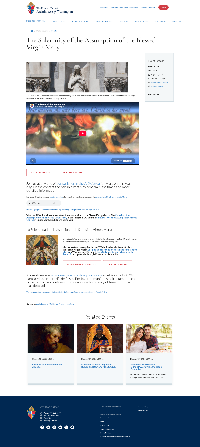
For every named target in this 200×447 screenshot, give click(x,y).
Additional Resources (110, 414)
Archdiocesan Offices (110, 407)
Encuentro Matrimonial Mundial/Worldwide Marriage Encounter (146, 367)
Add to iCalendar (157, 86)
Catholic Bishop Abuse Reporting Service (115, 437)
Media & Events (141, 21)
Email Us (47, 418)
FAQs (102, 421)
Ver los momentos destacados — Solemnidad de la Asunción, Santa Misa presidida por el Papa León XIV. (66, 292)
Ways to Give (160, 21)
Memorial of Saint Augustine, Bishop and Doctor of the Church (98, 365)
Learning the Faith (80, 21)
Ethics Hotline (105, 433)
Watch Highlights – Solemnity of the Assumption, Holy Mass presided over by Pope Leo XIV (62, 209)
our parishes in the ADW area (78, 183)
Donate (163, 7)
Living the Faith (59, 21)
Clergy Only (104, 425)
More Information (72, 172)
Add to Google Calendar (159, 82)
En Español (104, 7)
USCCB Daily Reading (41, 172)
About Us (176, 21)
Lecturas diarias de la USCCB (81, 264)
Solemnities (69, 304)
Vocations (123, 21)
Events (54, 31)
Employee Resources (108, 418)
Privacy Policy (143, 407)
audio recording (56, 197)
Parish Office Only (107, 429)
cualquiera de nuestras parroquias (77, 275)
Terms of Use (143, 411)
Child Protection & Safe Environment (124, 7)
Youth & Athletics (103, 21)
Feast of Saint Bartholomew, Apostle (47, 365)
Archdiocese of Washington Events (50, 304)
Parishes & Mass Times (35, 21)
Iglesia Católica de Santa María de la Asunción (98, 253)
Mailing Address (50, 420)
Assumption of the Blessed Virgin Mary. (111, 197)
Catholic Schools (147, 7)
